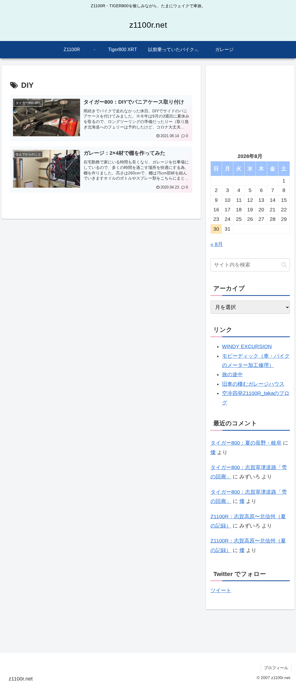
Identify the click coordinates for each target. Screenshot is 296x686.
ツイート (220, 590)
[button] (284, 265)
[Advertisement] (250, 106)
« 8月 (216, 244)
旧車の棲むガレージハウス (253, 384)
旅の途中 (232, 374)
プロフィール (276, 668)
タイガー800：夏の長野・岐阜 (246, 443)
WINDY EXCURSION (247, 346)
